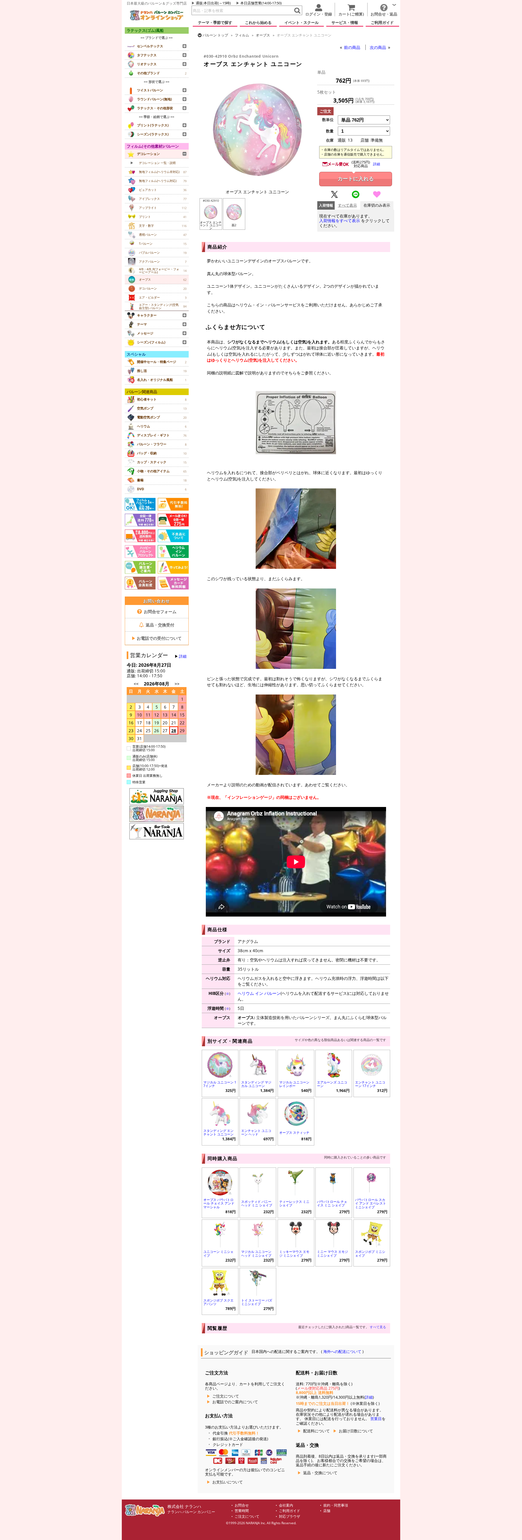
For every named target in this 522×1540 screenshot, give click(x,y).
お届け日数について (356, 1431)
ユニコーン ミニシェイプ (218, 1253)
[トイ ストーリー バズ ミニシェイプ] (258, 1282)
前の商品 (352, 47)
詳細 (183, 656)
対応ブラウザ (289, 1516)
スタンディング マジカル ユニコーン (256, 1084)
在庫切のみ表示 (376, 205)
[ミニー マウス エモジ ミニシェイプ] (333, 1234)
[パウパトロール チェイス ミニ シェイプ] (333, 1182)
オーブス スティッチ (294, 1132)
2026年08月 (157, 684)
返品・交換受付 (159, 625)
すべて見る (378, 1327)
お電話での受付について (157, 638)
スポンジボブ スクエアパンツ (218, 1302)
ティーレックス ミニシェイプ (294, 1203)
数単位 (328, 119)
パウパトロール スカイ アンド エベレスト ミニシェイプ (370, 1203)
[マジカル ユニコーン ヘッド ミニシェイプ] (258, 1234)
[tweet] (334, 197)
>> (177, 684)
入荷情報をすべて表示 (339, 220)
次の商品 (378, 47)
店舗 (326, 1511)
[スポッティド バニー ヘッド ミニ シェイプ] (258, 1182)
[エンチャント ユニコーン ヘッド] (258, 1112)
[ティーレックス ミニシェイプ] (296, 1182)
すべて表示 (347, 205)
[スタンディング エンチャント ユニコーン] (220, 1112)
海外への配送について (342, 1351)
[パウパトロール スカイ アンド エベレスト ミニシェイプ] (372, 1182)
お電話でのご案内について (235, 1401)
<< (136, 684)
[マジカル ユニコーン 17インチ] (220, 1064)
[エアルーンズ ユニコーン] (333, 1064)
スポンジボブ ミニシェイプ (370, 1253)
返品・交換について (320, 1472)
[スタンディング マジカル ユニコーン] (258, 1064)
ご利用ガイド (289, 1511)
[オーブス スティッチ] (296, 1112)
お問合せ (242, 1505)
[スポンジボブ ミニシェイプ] (372, 1234)
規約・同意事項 (335, 1505)
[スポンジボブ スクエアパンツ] (220, 1282)
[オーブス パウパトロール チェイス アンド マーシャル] (220, 1182)
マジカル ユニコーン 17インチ (219, 1084)
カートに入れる (356, 179)
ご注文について (225, 1396)
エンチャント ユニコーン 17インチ (370, 1084)
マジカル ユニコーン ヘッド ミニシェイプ (256, 1253)
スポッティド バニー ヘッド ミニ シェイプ (256, 1203)
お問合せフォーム (159, 611)
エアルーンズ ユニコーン (332, 1084)
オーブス (263, 35)
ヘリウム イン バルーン (259, 993)
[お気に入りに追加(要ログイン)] (377, 197)
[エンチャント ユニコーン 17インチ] (372, 1064)
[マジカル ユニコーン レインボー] (296, 1064)
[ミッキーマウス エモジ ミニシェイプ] (296, 1234)
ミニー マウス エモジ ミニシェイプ (332, 1253)
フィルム (242, 35)
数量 (330, 131)
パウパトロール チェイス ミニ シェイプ (332, 1203)
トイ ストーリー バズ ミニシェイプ (256, 1302)
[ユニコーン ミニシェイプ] (220, 1234)
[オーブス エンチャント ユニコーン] (257, 183)
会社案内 (286, 1505)
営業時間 (242, 1511)
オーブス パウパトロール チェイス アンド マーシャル (218, 1203)
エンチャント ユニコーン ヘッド (256, 1132)
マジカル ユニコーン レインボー (294, 1084)
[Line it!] (356, 197)
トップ (215, 35)
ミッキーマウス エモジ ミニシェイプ (294, 1253)
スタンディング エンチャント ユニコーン (218, 1132)
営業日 (376, 1418)
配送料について (316, 1431)
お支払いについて (227, 1482)
